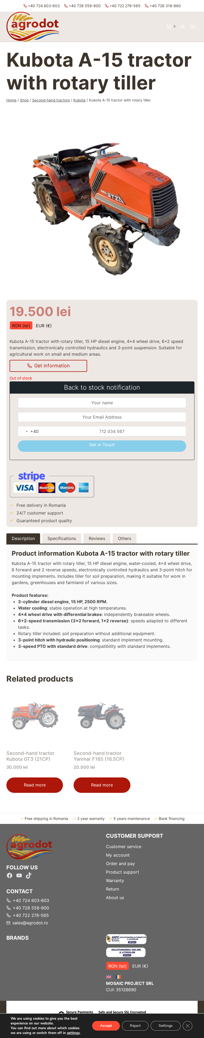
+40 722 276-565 (125, 5)
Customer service (123, 846)
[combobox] (28, 431)
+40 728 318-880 (165, 5)
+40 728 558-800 (85, 5)
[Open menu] (193, 27)
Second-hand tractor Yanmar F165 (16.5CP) (99, 756)
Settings (166, 1025)
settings (73, 1033)
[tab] (102, 290)
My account (118, 855)
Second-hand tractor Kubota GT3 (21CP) (30, 756)
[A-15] (102, 203)
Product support (122, 872)
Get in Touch (102, 444)
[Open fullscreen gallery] (190, 290)
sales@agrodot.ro (30, 922)
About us (115, 897)
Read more (35, 785)
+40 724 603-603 (44, 5)
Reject (135, 1025)
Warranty (115, 880)
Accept (106, 1025)
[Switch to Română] (118, 977)
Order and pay (120, 863)
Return (112, 889)
